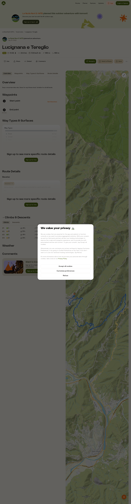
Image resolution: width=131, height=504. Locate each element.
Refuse (65, 275)
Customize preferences (65, 271)
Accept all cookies (65, 266)
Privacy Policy (62, 258)
